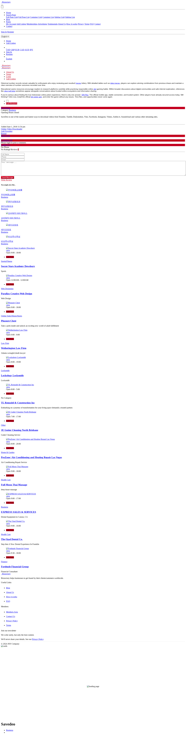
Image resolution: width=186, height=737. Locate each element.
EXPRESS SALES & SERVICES (18, 512)
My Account (11, 24)
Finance (4, 562)
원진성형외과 (7, 206)
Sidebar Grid (59, 17)
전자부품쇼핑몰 (8, 195)
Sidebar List (70, 17)
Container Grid (36, 17)
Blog (8, 19)
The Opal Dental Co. (12, 539)
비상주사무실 (7, 241)
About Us (62, 24)
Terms (86, 24)
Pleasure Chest (8, 321)
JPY (31, 50)
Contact (97, 24)
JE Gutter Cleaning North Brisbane (19, 430)
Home (8, 13)
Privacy (81, 24)
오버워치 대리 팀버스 (10, 218)
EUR (17, 50)
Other (3, 425)
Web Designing (7, 289)
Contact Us (10, 616)
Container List (48, 17)
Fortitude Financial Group (15, 566)
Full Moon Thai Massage (14, 484)
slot (95, 89)
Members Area (12, 612)
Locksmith (5, 370)
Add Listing (21, 24)
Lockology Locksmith (12, 375)
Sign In (4, 32)
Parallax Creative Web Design (16, 293)
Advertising (42, 24)
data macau (115, 83)
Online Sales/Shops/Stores (11, 316)
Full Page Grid (12, 17)
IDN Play (85, 95)
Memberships (32, 24)
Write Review (6, 180)
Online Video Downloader (11, 129)
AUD (27, 50)
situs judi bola (9, 91)
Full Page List (23, 17)
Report (3, 133)
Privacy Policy (12, 621)
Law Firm (5, 343)
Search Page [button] (11, 15)
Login (8, 77)
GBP (13, 50)
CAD (22, 50)
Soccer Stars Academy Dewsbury (18, 266)
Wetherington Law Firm (13, 348)
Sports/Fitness (6, 261)
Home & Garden (7, 452)
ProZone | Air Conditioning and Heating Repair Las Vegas (31, 457)
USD (8, 50)
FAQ (92, 24)
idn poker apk (36, 97)
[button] (6, 47)
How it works (71, 24)
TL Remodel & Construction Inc (18, 402)
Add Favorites (6, 131)
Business (9, 730)
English (9, 59)
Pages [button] (8, 22)
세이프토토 (6, 230)
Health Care (6, 480)
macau (78, 83)
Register (10, 32)
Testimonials (53, 24)
